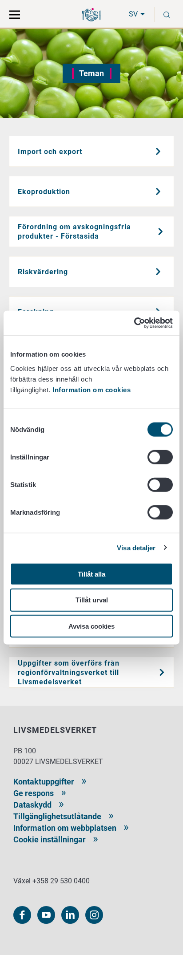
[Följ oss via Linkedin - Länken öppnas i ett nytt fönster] (70, 915)
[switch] (160, 457)
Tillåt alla (91, 573)
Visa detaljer (136, 548)
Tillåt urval (92, 600)
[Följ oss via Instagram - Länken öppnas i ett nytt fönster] (94, 915)
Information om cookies (91, 389)
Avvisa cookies (91, 626)
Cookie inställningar (49, 839)
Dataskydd (32, 804)
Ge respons (33, 793)
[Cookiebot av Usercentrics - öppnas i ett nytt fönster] (134, 323)
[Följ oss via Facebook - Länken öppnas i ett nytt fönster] (22, 915)
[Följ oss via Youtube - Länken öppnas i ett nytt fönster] (46, 915)
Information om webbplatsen (64, 828)
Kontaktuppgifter (43, 781)
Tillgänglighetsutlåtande (57, 816)
